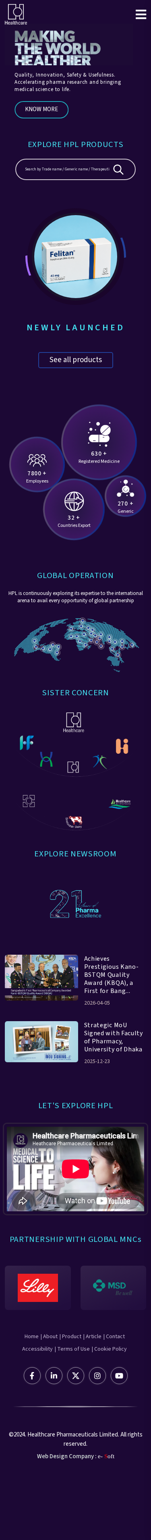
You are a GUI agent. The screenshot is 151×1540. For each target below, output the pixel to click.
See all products (76, 359)
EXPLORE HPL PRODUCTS (76, 144)
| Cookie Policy (109, 1349)
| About (49, 1337)
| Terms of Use (72, 1349)
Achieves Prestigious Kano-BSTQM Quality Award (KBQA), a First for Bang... (111, 974)
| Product (70, 1337)
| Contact (114, 1337)
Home (32, 1337)
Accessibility (37, 1349)
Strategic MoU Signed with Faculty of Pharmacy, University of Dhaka (113, 1037)
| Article (92, 1337)
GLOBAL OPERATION (75, 575)
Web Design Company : (67, 1456)
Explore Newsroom (75, 854)
